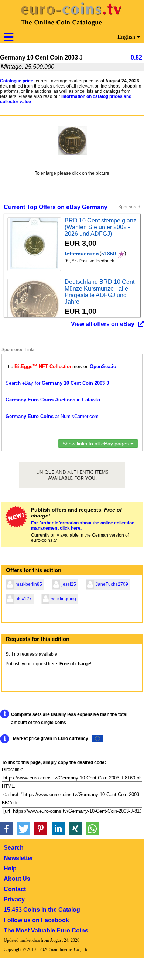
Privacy (14, 899)
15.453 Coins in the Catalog (42, 910)
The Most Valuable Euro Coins (46, 930)
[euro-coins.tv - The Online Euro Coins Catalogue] (72, 27)
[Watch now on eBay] (34, 244)
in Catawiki (53, 399)
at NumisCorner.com (52, 416)
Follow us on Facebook (36, 920)
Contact (15, 889)
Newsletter (18, 858)
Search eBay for (57, 383)
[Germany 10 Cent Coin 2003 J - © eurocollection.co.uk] (72, 140)
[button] (6, 828)
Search (14, 848)
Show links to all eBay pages (96, 443)
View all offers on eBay (102, 324)
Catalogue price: (17, 81)
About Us (17, 879)
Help (10, 868)
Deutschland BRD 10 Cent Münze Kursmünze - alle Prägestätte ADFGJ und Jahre (99, 292)
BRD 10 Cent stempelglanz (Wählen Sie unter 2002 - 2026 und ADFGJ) (100, 227)
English (127, 37)
